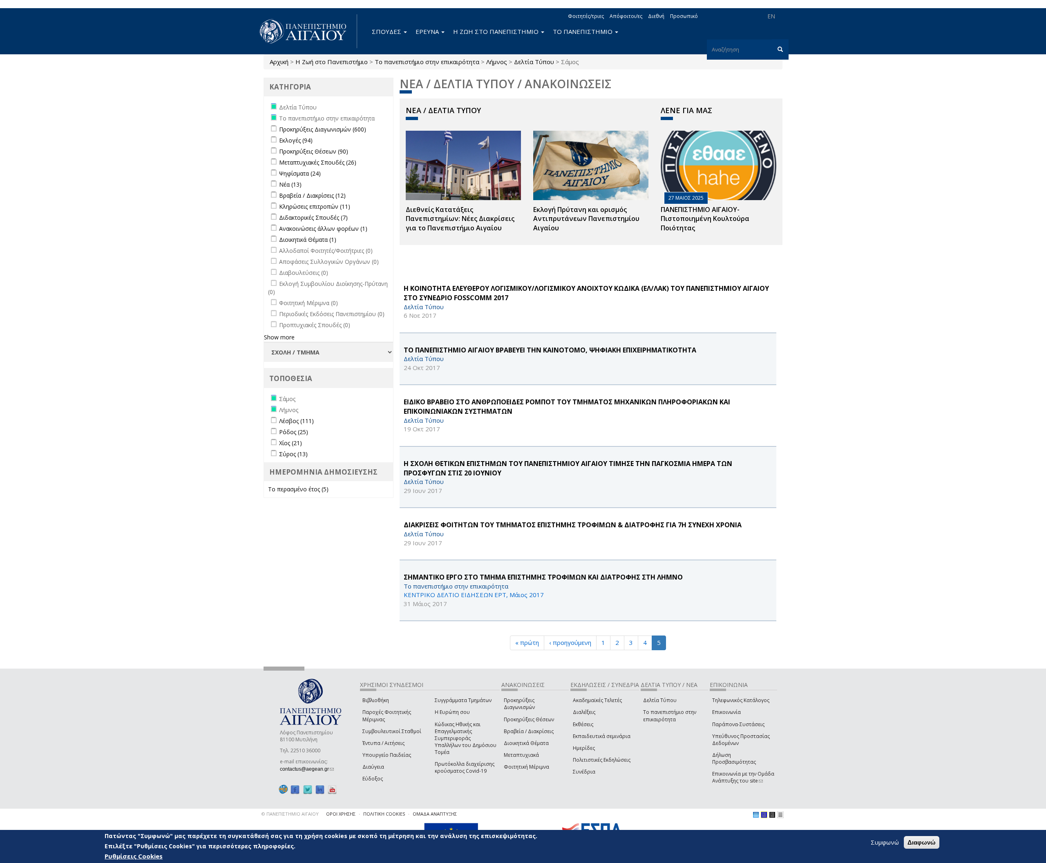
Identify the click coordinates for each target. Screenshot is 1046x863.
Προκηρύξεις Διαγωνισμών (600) (322, 129)
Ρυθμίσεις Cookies (134, 856)
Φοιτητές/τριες (586, 16)
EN (771, 16)
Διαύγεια (373, 766)
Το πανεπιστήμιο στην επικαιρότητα (427, 62)
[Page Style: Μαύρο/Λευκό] (780, 815)
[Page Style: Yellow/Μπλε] (764, 815)
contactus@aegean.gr (307, 769)
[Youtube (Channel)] (332, 789)
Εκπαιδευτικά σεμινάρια (601, 736)
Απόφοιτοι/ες (626, 16)
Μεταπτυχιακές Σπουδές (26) (317, 162)
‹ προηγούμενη (570, 642)
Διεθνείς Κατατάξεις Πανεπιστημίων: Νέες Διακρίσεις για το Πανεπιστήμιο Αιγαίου (460, 219)
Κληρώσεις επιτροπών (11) (314, 206)
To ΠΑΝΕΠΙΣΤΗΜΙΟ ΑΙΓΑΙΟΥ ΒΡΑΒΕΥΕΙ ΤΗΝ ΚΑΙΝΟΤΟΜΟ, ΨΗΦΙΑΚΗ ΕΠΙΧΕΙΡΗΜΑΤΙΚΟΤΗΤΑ (550, 350)
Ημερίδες (584, 748)
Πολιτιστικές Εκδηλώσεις (601, 759)
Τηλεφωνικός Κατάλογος (740, 700)
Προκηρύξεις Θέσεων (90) (313, 151)
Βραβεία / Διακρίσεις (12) (312, 195)
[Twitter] (307, 789)
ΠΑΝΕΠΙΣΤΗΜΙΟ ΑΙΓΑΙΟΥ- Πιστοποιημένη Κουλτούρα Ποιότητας (705, 219)
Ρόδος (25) (293, 432)
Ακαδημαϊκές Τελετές (597, 700)
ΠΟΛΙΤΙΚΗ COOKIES (384, 814)
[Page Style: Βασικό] (756, 815)
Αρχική (279, 62)
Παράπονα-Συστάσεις (738, 724)
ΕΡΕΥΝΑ (428, 31)
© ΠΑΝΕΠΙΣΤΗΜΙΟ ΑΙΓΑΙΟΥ (290, 814)
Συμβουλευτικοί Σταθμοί (391, 731)
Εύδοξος (372, 778)
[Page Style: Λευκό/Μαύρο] (772, 815)
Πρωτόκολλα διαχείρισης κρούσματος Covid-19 (464, 767)
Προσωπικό (684, 16)
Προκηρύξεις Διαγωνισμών (519, 704)
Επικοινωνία (726, 712)
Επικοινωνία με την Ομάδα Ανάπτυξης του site (743, 777)
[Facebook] (295, 789)
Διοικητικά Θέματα (526, 743)
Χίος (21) (290, 443)
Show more (279, 337)
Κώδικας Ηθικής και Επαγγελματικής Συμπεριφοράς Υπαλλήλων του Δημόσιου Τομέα (465, 738)
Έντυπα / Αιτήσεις (383, 743)
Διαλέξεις (584, 712)
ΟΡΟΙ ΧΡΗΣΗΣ (340, 814)
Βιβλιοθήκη (375, 700)
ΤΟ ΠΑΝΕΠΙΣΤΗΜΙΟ (583, 31)
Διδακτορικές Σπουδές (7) (313, 217)
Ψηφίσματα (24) (300, 173)
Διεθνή (656, 16)
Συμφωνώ (885, 842)
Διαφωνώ (921, 842)
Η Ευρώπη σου (452, 712)
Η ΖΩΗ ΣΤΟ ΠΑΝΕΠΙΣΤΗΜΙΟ (496, 31)
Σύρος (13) (293, 454)
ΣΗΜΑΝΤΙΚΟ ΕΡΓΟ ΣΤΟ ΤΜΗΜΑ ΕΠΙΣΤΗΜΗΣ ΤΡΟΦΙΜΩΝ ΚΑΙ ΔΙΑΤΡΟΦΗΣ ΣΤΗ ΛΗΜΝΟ (543, 577)
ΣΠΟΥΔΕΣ (387, 31)
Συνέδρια (584, 771)
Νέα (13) (290, 184)
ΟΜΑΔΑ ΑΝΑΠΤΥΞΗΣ (435, 814)
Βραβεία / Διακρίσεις (529, 731)
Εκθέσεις (583, 724)
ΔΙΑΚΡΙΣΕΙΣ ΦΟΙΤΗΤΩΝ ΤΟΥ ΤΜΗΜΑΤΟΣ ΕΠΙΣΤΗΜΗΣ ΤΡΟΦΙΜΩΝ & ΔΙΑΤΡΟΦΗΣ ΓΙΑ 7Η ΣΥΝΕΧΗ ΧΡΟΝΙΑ (573, 524)
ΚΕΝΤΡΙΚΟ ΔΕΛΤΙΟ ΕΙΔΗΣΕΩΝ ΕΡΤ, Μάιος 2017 (474, 595)
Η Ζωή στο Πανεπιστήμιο (331, 62)
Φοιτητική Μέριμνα (526, 766)
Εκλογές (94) (296, 140)
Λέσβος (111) (296, 421)
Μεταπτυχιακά (521, 755)
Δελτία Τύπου (534, 62)
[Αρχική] (307, 31)
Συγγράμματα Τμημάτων (463, 700)
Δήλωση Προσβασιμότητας (734, 758)
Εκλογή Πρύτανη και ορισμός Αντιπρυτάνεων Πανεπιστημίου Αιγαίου (586, 219)
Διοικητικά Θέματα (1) (307, 239)
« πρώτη (527, 642)
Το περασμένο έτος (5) (298, 489)
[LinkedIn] (319, 789)
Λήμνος (496, 62)
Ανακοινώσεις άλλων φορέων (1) (323, 228)
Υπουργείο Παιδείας (386, 755)
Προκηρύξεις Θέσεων (529, 719)
